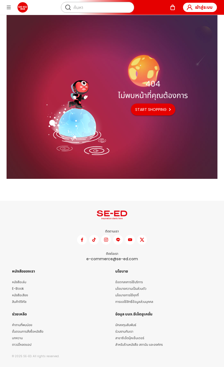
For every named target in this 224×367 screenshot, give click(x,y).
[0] (172, 7)
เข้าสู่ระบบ (204, 7)
